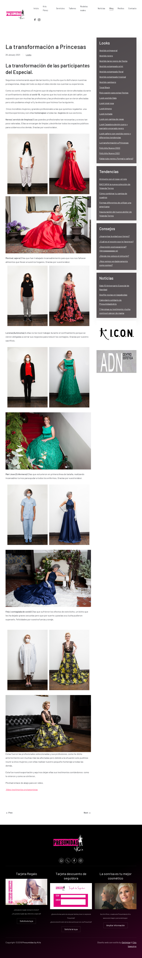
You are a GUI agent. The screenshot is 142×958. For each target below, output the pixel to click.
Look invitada (105, 113)
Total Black (104, 87)
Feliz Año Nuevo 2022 (109, 148)
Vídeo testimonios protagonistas (22, 789)
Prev (10, 812)
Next (86, 812)
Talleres (72, 8)
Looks (28, 54)
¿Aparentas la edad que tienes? (114, 236)
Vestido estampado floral (111, 71)
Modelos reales (84, 8)
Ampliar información (115, 925)
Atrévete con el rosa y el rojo (113, 179)
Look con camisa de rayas (111, 119)
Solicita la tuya (26, 921)
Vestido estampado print (111, 66)
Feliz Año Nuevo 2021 (109, 153)
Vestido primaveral (108, 50)
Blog (111, 8)
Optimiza (126, 942)
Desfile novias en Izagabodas (113, 294)
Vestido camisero (107, 82)
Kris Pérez (45, 8)
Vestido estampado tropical (112, 76)
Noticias (101, 8)
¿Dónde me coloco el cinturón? (114, 256)
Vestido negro (106, 55)
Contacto (132, 8)
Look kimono (105, 108)
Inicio (36, 8)
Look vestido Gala (107, 98)
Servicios (60, 8)
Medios (121, 8)
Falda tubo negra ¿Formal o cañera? (116, 158)
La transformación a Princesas (114, 142)
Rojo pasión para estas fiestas (113, 92)
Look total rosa (106, 103)
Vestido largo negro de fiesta (113, 61)
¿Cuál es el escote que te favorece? (116, 241)
